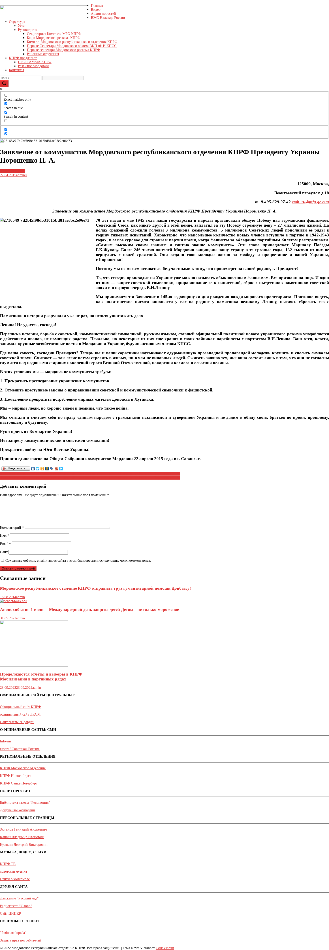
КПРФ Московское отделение (23, 768)
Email (5, 544)
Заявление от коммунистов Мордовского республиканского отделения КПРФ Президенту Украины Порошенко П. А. (90, 474)
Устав (22, 26)
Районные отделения (43, 54)
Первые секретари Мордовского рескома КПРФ (63, 50)
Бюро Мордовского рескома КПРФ (53, 38)
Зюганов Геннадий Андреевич (23, 829)
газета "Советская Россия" (20, 749)
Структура (17, 21)
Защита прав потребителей (20, 940)
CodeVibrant (165, 948)
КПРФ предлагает (23, 58)
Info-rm (5, 741)
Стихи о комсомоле (15, 879)
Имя (4, 535)
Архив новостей (103, 13)
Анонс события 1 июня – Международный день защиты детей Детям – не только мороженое (89, 609)
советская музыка (13, 871)
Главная (97, 5)
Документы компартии (17, 810)
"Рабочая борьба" (13, 933)
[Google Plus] (56, 469)
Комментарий (12, 527)
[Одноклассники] (42, 469)
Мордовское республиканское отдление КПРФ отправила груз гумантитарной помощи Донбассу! (95, 588)
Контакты (16, 70)
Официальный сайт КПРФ (20, 707)
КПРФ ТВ (8, 864)
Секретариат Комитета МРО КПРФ (54, 34)
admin (20, 175)
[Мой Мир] (47, 469)
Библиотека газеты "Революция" (25, 802)
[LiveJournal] (51, 469)
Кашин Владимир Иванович (22, 837)
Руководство (27, 30)
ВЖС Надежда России (108, 17)
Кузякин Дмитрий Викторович (23, 844)
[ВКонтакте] (33, 469)
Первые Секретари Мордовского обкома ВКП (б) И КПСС (72, 46)
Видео (95, 9)
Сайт (4, 552)
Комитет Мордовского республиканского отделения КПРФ (72, 42)
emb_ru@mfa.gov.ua (310, 202)
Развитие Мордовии (33, 66)
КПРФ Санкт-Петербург (18, 783)
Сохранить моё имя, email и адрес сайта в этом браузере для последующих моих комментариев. (78, 560)
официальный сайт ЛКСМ (20, 714)
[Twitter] (37, 469)
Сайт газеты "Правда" (17, 722)
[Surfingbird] (61, 469)
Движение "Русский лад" (19, 898)
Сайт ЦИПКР (10, 913)
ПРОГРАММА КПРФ (34, 62)
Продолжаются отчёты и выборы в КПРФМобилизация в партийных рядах (41, 676)
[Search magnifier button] (4, 83)
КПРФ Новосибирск (16, 776)
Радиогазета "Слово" (16, 906)
